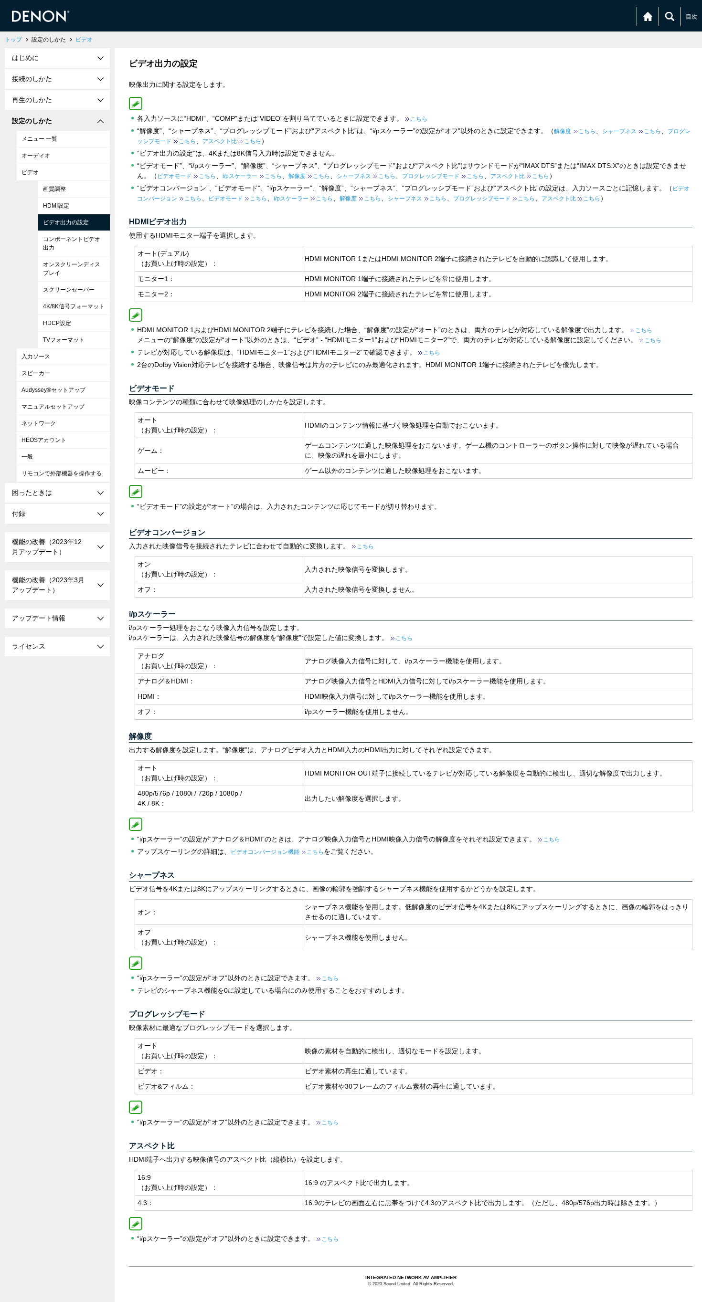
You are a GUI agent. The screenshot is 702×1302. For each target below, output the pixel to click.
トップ (13, 39)
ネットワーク (38, 423)
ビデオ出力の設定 (66, 222)
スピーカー (35, 373)
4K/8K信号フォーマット (74, 306)
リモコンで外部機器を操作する (61, 473)
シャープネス (631, 131)
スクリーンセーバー (69, 289)
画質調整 (54, 189)
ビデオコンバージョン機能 (277, 852)
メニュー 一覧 (39, 139)
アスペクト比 (231, 141)
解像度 (575, 131)
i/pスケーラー (252, 176)
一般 (27, 456)
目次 (691, 16)
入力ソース (35, 356)
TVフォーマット (64, 339)
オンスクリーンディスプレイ (71, 268)
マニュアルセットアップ (53, 406)
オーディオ (35, 155)
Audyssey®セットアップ (53, 390)
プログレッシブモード (443, 176)
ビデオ (84, 39)
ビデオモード (186, 176)
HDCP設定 (57, 323)
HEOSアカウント (43, 440)
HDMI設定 (56, 205)
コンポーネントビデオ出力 (71, 243)
